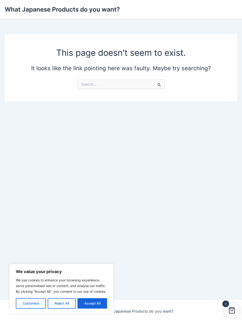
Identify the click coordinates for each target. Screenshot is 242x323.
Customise (31, 303)
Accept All (92, 303)
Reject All (62, 303)
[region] (61, 289)
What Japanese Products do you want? (62, 9)
